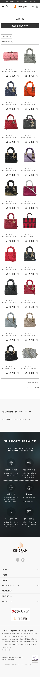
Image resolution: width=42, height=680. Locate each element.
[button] (37, 387)
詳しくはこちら (7, 649)
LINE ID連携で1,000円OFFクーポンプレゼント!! (20, 1)
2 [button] (31, 387)
